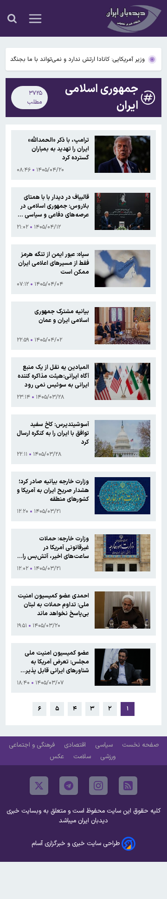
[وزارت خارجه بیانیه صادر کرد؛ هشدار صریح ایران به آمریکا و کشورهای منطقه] (122, 496)
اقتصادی (76, 745)
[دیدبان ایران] (132, 18)
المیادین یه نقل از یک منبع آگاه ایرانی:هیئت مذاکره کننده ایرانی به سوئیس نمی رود (53, 376)
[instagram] (98, 785)
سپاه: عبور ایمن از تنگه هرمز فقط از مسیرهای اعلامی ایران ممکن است (53, 263)
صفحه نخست (140, 745)
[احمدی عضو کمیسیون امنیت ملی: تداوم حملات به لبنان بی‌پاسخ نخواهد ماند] (122, 610)
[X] (39, 785)
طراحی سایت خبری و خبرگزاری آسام (76, 843)
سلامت (83, 756)
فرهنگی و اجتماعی (33, 745)
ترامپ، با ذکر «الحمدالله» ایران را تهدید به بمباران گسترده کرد (58, 149)
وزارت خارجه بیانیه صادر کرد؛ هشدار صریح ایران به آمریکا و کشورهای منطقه (53, 490)
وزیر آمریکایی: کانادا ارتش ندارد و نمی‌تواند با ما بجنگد (77, 59)
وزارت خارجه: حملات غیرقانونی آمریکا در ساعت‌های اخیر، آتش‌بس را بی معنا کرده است (56, 547)
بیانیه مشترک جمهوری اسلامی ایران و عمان (61, 316)
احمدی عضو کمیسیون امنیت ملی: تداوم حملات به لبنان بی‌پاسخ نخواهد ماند (53, 604)
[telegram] (68, 785)
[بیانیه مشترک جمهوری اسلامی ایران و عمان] (122, 325)
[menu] (35, 18)
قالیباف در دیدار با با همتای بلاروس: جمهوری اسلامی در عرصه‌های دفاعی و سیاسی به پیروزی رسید (53, 206)
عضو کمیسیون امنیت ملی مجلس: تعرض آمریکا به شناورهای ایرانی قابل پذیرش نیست (54, 662)
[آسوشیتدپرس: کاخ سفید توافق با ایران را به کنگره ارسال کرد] (122, 439)
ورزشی (108, 756)
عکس (58, 756)
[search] (12, 18)
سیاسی (105, 745)
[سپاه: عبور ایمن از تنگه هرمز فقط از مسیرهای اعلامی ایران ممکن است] (122, 269)
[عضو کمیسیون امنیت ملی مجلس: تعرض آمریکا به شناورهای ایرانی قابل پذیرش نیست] (122, 668)
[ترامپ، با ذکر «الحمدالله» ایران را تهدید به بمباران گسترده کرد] (122, 155)
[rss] (128, 785)
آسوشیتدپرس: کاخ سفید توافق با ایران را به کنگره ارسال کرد (53, 433)
